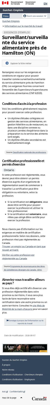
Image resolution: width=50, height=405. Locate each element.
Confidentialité (17, 391)
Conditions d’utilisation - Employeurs (18, 379)
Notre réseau (8, 369)
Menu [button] (6, 16)
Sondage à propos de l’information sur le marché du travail (25, 322)
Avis (5, 391)
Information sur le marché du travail (23, 26)
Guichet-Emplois (13, 10)
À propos (6, 364)
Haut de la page (9, 397)
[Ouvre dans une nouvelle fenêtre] (25, 348)
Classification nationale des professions (29, 152)
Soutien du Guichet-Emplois (14, 360)
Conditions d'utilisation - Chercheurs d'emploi (22, 374)
